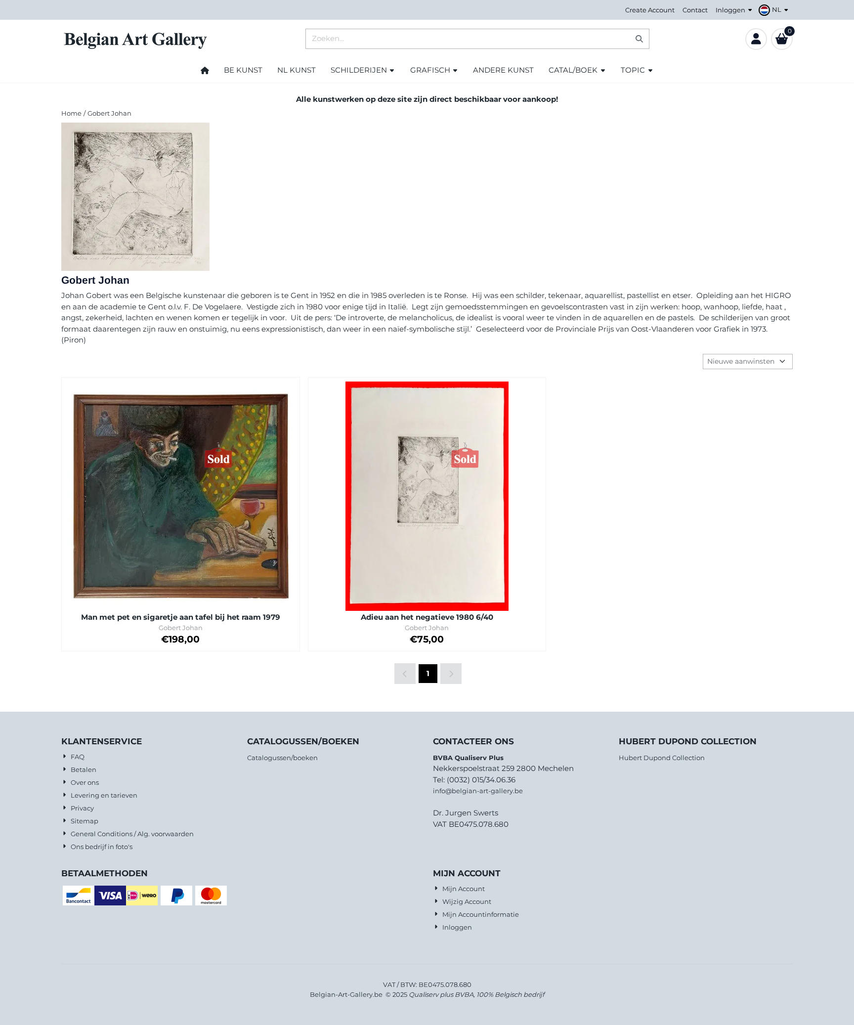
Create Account (650, 10)
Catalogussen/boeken (282, 758)
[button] (775, 10)
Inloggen (730, 10)
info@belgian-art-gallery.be (478, 791)
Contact (695, 10)
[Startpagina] (204, 70)
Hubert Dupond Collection (662, 758)
